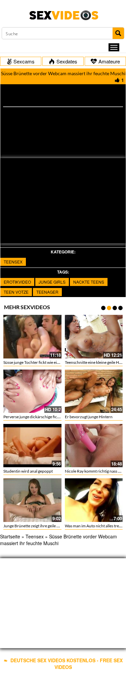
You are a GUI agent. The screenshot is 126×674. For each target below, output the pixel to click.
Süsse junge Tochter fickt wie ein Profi (36, 362)
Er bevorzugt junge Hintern (89, 416)
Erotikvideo (17, 282)
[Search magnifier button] (118, 33)
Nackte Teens (88, 282)
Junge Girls (52, 282)
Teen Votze (16, 292)
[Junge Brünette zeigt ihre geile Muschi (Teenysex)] (32, 500)
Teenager (47, 292)
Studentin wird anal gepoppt (28, 471)
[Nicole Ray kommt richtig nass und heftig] (94, 445)
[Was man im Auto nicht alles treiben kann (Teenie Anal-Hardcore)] (94, 500)
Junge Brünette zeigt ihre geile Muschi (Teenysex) (46, 525)
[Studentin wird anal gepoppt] (32, 445)
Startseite (10, 536)
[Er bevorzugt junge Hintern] (94, 391)
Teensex (13, 261)
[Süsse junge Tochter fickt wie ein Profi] (32, 336)
